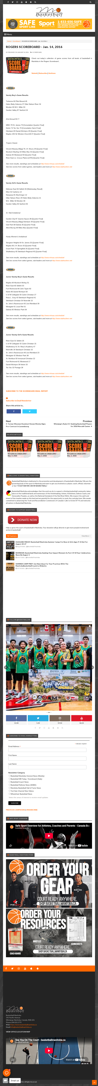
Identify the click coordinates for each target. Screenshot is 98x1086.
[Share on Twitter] (29, 411)
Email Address (14, 746)
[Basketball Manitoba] (49, 12)
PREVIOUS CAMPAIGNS (15, 810)
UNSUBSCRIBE (32, 810)
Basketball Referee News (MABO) (23, 785)
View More (85, 536)
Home (9, 41)
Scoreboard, (37, 52)
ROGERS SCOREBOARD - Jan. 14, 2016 (34, 47)
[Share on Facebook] (14, 411)
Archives (52, 73)
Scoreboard (16, 41)
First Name (12, 755)
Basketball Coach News (20, 782)
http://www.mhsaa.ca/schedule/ (52, 164)
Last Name (12, 764)
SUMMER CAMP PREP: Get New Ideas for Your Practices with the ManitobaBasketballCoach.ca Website (42, 565)
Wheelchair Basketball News (21, 794)
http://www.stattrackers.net (62, 167)
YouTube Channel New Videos (22, 791)
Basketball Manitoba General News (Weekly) (27, 776)
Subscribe (43, 73)
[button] (6, 667)
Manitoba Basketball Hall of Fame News (26, 788)
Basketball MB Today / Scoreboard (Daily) (26, 779)
